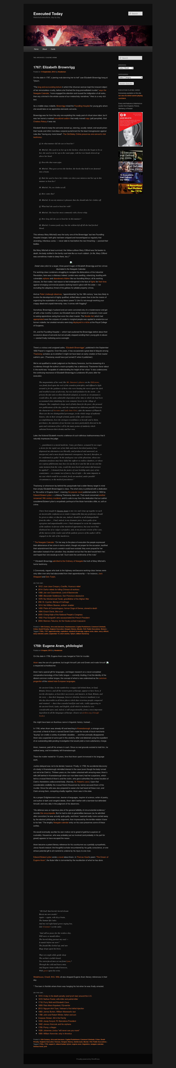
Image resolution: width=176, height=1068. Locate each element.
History (73, 629)
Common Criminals (98, 626)
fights (93, 281)
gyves (45, 970)
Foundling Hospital (82, 105)
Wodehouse (38, 976)
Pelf (84, 629)
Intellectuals (78, 1042)
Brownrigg (60, 105)
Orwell (47, 976)
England (53, 629)
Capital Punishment (83, 626)
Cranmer (46, 926)
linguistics (86, 1044)
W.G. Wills (55, 976)
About (45, 49)
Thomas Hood (83, 857)
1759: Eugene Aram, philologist (58, 645)
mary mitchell (38, 633)
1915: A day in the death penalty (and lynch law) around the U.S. (65, 995)
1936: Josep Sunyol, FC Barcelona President (57, 1021)
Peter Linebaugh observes (51, 294)
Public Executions (93, 629)
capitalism (64, 631)
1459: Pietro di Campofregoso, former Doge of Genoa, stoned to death (67, 608)
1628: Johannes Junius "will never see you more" (58, 1030)
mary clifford (103, 631)
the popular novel (75, 492)
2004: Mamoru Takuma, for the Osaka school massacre (61, 620)
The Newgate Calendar (44, 542)
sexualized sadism (62, 118)
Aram (35, 662)
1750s (41, 1044)
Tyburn (72, 633)
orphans (46, 278)
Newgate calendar (61, 822)
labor (96, 631)
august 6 (52, 1044)
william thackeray (82, 633)
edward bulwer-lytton (63, 1044)
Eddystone (95, 382)
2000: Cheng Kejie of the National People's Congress (60, 614)
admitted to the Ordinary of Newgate (68, 561)
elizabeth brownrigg (76, 631)
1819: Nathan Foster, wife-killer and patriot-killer (58, 999)
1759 (46, 1044)
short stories (65, 633)
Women (103, 629)
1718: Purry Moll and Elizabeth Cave (53, 1002)
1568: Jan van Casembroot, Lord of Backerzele (58, 592)
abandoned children (61, 278)
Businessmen (70, 626)
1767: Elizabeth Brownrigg (54, 67)
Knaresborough (83, 728)
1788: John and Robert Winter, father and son (57, 1014)
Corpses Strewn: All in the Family (52, 1017)
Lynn (68, 961)
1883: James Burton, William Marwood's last (57, 1011)
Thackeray (37, 353)
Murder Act (89, 316)
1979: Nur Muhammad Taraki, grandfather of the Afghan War (63, 598)
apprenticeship (54, 631)
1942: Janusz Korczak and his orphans (54, 1024)
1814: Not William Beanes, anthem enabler (56, 605)
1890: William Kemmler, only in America (55, 1033)
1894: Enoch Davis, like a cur (50, 611)
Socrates (56, 410)
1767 (46, 631)
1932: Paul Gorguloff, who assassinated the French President (64, 617)
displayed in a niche (81, 322)
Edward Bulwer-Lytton (42, 495)
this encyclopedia (47, 813)
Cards (53, 49)
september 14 (54, 633)
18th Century (45, 626)
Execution (60, 629)
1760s (41, 631)
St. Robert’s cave (81, 781)
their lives (103, 281)
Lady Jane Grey (70, 410)
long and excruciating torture (49, 86)
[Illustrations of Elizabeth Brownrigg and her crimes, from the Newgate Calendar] (71, 262)
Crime (35, 629)
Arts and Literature (58, 626)
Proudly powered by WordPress (88, 1059)
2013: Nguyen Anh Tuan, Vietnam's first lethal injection (61, 1008)
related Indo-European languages (61, 681)
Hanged (67, 629)
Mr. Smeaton (72, 382)
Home (36, 49)
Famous (57, 1042)
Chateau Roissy (40, 121)
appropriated (38, 319)
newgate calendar (97, 1044)
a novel (60, 857)
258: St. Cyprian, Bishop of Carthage (53, 602)
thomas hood (38, 1046)
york (45, 1046)
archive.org (87, 712)
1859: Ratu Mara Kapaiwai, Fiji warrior (54, 1005)
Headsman (62, 72)
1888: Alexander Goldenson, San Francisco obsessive (61, 595)
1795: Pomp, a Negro (47, 1027)
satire (46, 633)
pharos (82, 382)
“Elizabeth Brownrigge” (75, 347)
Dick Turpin (50, 576)
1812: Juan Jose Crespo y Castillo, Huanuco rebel (59, 586)
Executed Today (48, 13)
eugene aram (89, 631)
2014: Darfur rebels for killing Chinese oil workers (58, 589)
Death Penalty (44, 629)
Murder (79, 629)
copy (87, 118)
